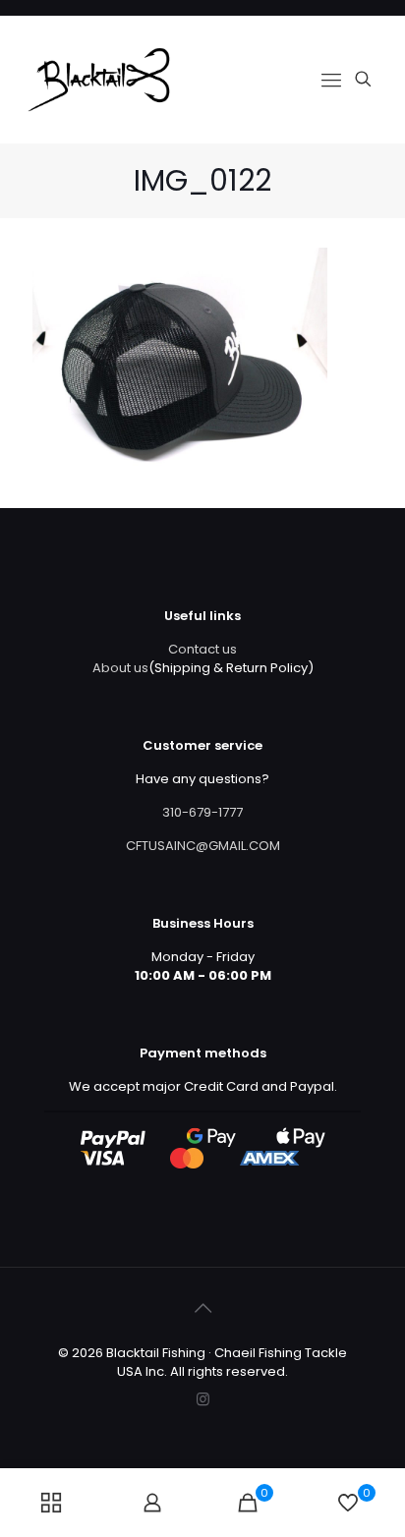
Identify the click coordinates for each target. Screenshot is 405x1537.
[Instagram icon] (203, 1399)
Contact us (202, 649)
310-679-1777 (202, 812)
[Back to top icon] (202, 1308)
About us (120, 667)
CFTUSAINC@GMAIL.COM (203, 845)
